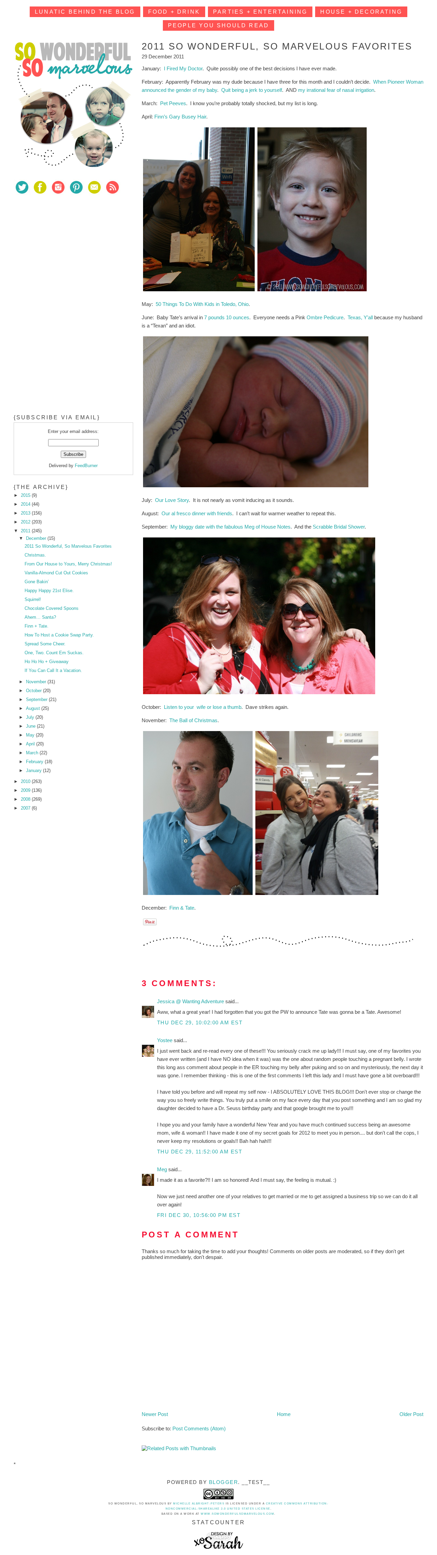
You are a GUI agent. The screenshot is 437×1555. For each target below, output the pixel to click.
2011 (26, 530)
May (31, 735)
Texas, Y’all (360, 317)
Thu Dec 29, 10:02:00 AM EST (200, 1022)
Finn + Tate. (36, 626)
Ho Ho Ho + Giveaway (47, 661)
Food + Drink (174, 12)
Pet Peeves (173, 103)
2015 (26, 495)
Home (284, 1414)
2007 (26, 808)
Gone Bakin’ (37, 581)
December (36, 538)
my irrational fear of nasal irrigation (336, 90)
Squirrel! (33, 599)
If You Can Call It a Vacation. (53, 670)
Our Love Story (172, 500)
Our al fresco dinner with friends (196, 513)
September (37, 699)
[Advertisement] (65, 249)
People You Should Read (218, 25)
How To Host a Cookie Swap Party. (59, 635)
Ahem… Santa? (40, 617)
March (33, 752)
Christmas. (35, 555)
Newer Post (155, 1414)
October (34, 690)
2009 (26, 790)
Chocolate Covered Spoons (52, 608)
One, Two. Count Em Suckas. (54, 652)
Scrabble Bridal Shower (339, 527)
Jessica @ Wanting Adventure (191, 1001)
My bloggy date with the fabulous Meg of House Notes (230, 527)
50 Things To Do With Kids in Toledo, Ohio (202, 304)
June (31, 726)
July (31, 717)
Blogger (223, 1482)
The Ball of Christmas (193, 720)
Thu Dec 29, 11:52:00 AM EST (199, 1151)
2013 (26, 513)
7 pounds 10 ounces (226, 317)
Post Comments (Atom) (199, 1428)
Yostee (165, 1040)
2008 (26, 799)
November (36, 681)
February (35, 761)
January (34, 770)
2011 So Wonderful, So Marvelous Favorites (68, 546)
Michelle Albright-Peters (198, 1503)
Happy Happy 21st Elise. (49, 590)
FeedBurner (86, 465)
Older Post (411, 1414)
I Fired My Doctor (183, 68)
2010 (26, 781)
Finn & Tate (181, 908)
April (31, 743)
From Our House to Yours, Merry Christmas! (68, 563)
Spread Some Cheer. (45, 643)
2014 (26, 504)
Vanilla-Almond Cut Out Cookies (56, 572)
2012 (26, 521)
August (33, 708)
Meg (162, 1169)
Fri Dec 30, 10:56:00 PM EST (199, 1215)
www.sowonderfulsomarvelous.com (237, 1513)
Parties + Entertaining (260, 12)
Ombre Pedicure (325, 317)
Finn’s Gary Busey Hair (180, 117)
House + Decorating (361, 12)
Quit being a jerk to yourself (251, 90)
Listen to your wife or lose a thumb (202, 707)
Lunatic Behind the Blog (85, 12)
